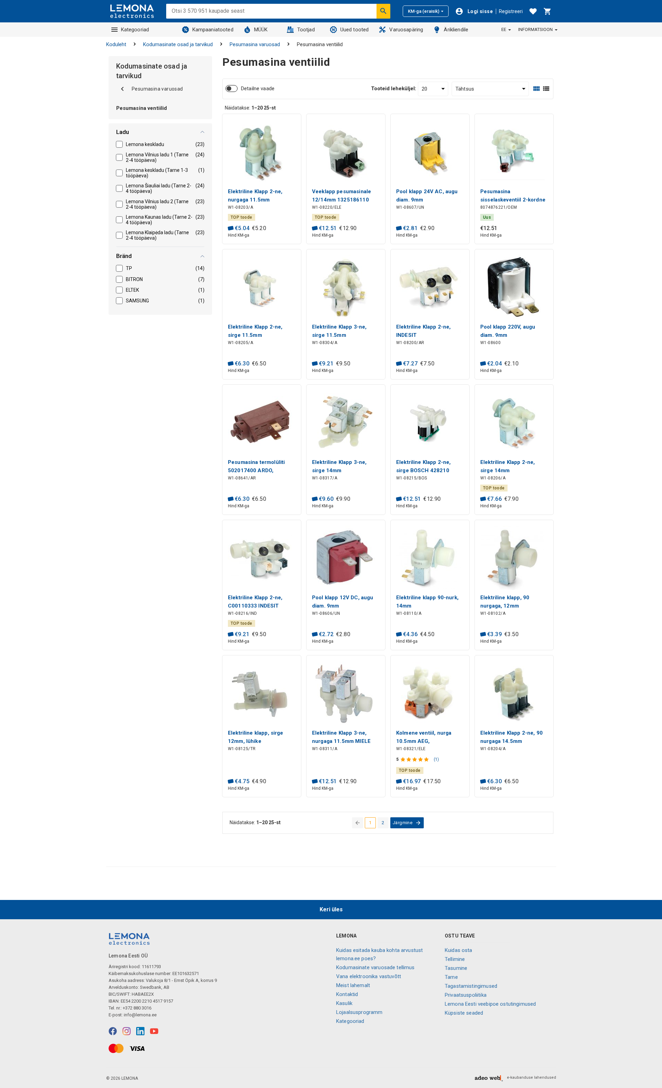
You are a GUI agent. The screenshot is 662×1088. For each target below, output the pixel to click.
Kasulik (344, 1003)
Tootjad (306, 30)
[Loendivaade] (546, 88)
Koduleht (116, 44)
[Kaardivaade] (536, 88)
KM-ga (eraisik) (423, 11)
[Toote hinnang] (415, 759)
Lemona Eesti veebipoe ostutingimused (490, 1004)
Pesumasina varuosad (255, 44)
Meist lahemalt (353, 985)
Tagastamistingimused (471, 986)
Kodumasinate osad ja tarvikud (178, 44)
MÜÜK (261, 30)
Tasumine (456, 968)
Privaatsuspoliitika (466, 995)
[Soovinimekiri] (533, 11)
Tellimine (455, 959)
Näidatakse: (250, 108)
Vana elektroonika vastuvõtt (368, 976)
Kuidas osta (458, 950)
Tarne (451, 977)
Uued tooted (354, 30)
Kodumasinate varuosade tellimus (375, 967)
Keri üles (331, 909)
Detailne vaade (257, 88)
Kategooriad (135, 30)
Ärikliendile (456, 30)
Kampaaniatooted (212, 30)
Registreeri (511, 11)
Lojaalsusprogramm (359, 1012)
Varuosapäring (406, 30)
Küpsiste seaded (464, 1013)
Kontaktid (347, 994)
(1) (436, 759)
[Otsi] (383, 11)
